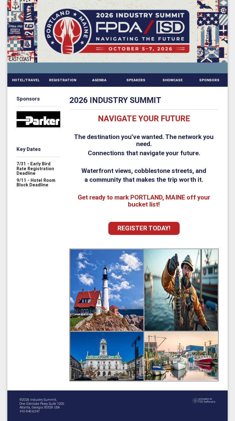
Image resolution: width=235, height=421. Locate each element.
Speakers (135, 80)
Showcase (172, 80)
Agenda (99, 80)
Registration (62, 80)
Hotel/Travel (26, 80)
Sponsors (209, 80)
